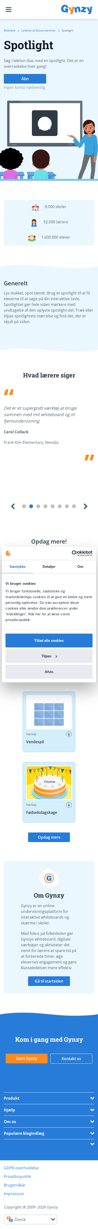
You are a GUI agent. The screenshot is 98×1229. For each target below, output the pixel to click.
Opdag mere (49, 837)
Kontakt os (71, 1058)
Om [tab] (80, 567)
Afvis (49, 671)
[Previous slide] (12, 506)
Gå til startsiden (49, 981)
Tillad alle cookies (49, 640)
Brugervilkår (15, 1185)
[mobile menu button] (9, 9)
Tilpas (46, 656)
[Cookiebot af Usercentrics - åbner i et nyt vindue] (72, 553)
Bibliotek (9, 30)
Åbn (25, 78)
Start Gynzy (26, 1058)
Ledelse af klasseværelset (38, 30)
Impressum (14, 1193)
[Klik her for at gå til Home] (76, 10)
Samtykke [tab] (18, 567)
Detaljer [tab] (49, 567)
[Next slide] (85, 506)
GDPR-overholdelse (21, 1168)
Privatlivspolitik (17, 1176)
